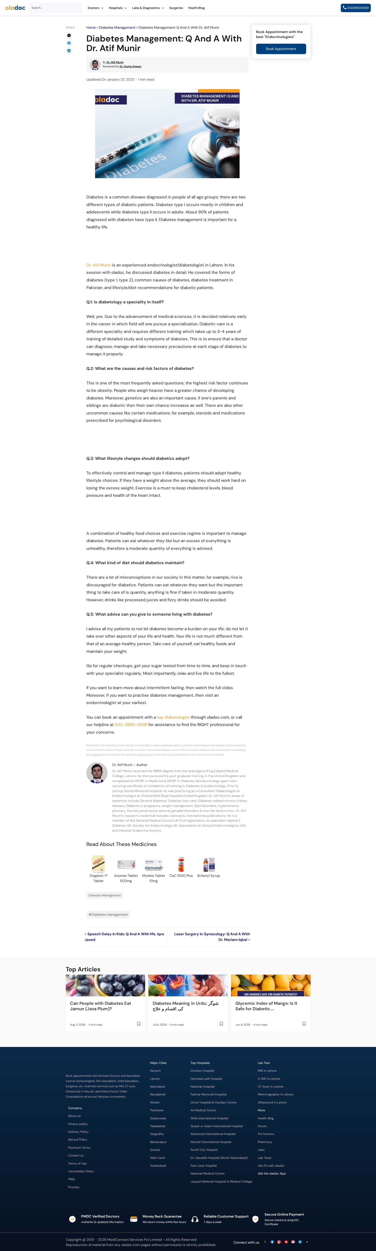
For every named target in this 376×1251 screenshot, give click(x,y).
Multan (155, 1102)
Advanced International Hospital (213, 1134)
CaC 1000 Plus (181, 875)
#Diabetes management (108, 914)
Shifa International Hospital (209, 1118)
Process (73, 1187)
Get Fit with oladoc (271, 1166)
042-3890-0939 (131, 724)
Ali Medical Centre (203, 1110)
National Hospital (203, 1086)
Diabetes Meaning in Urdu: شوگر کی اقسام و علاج (186, 1006)
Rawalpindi (157, 1094)
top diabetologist (173, 717)
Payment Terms (79, 1148)
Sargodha (157, 1134)
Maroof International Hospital (211, 1142)
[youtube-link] (286, 1242)
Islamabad (157, 1086)
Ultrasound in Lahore (272, 1102)
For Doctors (266, 1134)
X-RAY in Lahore (269, 1079)
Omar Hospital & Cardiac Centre (214, 1102)
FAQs (71, 1179)
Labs (261, 1150)
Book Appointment (281, 49)
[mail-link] (293, 1242)
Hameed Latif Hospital (206, 1079)
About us (74, 1116)
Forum (262, 1126)
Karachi (155, 1071)
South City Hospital (204, 1150)
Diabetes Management (117, 27)
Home (91, 27)
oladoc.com (130, 1245)
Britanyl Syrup (208, 875)
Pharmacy (265, 1142)
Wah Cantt (157, 1158)
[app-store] (277, 1186)
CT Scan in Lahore (270, 1086)
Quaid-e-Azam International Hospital (217, 1126)
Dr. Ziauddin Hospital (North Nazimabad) (219, 1158)
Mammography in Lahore (275, 1094)
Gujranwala (158, 1118)
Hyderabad (158, 1166)
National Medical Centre (208, 1173)
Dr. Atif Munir (98, 265)
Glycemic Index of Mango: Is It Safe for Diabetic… (266, 1006)
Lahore (155, 1079)
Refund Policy (77, 1139)
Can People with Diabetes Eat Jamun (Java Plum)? (100, 1006)
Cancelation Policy (81, 1171)
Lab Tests (264, 1158)
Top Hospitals (200, 1063)
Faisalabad (157, 1126)
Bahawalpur (158, 1142)
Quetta (155, 1150)
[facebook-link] (272, 1242)
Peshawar (157, 1110)
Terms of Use (77, 1163)
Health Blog (266, 1118)
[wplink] (69, 35)
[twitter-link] (265, 1242)
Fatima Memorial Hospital (209, 1094)
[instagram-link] (279, 1242)
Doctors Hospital (202, 1071)
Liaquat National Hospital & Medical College (221, 1181)
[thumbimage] (105, 985)
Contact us (76, 1155)
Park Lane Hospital (204, 1166)
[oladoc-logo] (15, 8)
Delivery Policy (78, 1132)
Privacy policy (78, 1124)
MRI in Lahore (267, 1071)
